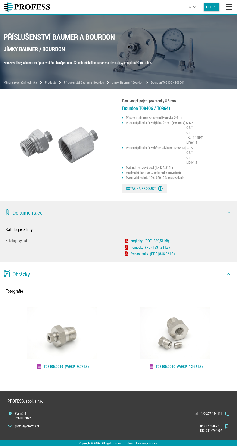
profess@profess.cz (27, 426)
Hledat (211, 7)
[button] (118, 212)
